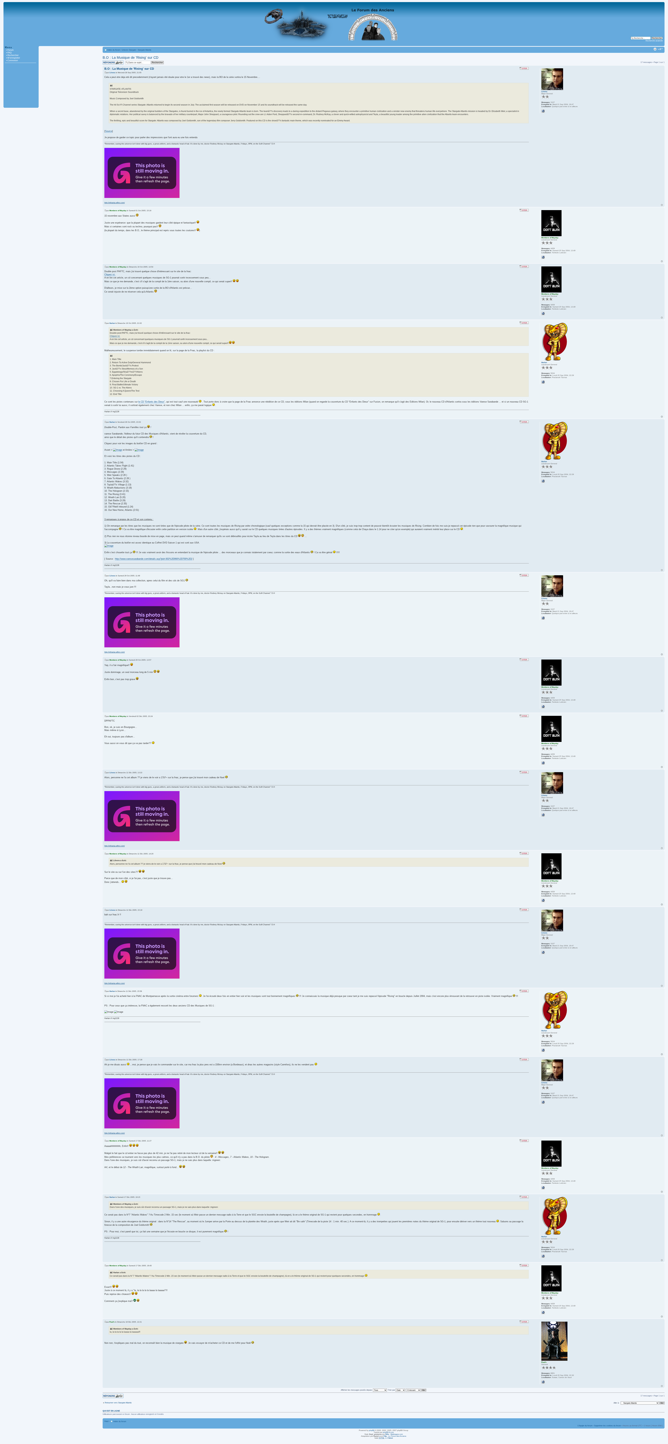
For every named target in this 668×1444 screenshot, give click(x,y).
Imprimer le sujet (655, 49)
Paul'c (112, 1322)
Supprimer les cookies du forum (607, 1426)
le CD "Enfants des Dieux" (151, 401)
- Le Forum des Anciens (395, 1436)
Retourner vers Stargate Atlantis (118, 1403)
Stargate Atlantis (144, 50)
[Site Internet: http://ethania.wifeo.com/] (543, 111)
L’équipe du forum (585, 1426)
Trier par (392, 1390)
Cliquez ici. (110, 274)
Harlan (112, 323)
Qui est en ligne (111, 1411)
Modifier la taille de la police (660, 49)
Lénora (112, 73)
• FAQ (8, 52)
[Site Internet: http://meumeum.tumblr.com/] (543, 257)
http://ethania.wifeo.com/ (114, 203)
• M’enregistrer (13, 58)
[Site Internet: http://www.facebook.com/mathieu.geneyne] (543, 382)
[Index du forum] (334, 44)
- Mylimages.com (394, 1434)
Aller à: (616, 1403)
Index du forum (113, 50)
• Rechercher (12, 55)
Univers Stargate (129, 50)
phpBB (372, 1430)
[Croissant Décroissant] (416, 1390)
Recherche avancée (654, 41)
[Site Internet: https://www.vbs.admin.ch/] (543, 1382)
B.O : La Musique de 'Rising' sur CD (130, 57)
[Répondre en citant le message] (524, 68)
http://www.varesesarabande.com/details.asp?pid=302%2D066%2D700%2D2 (153, 559)
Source (108, 131)
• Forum (10, 50)
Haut (662, 205)
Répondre (107, 61)
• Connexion (12, 60)
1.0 (386, 1438)
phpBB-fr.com (388, 1432)
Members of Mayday (117, 210)
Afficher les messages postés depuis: (357, 1390)
